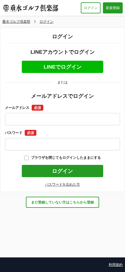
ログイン (91, 8)
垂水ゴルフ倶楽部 (16, 22)
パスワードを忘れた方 (62, 184)
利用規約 (116, 265)
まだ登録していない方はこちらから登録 (62, 202)
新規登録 (113, 8)
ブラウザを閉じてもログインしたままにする (66, 158)
